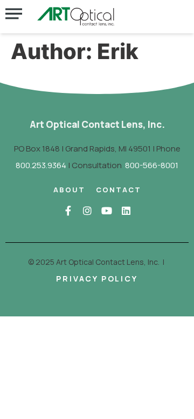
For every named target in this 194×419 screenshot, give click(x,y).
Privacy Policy (96, 278)
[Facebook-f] (68, 210)
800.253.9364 (41, 165)
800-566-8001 (151, 165)
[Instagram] (87, 210)
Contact (118, 189)
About (69, 189)
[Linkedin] (126, 210)
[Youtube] (107, 210)
